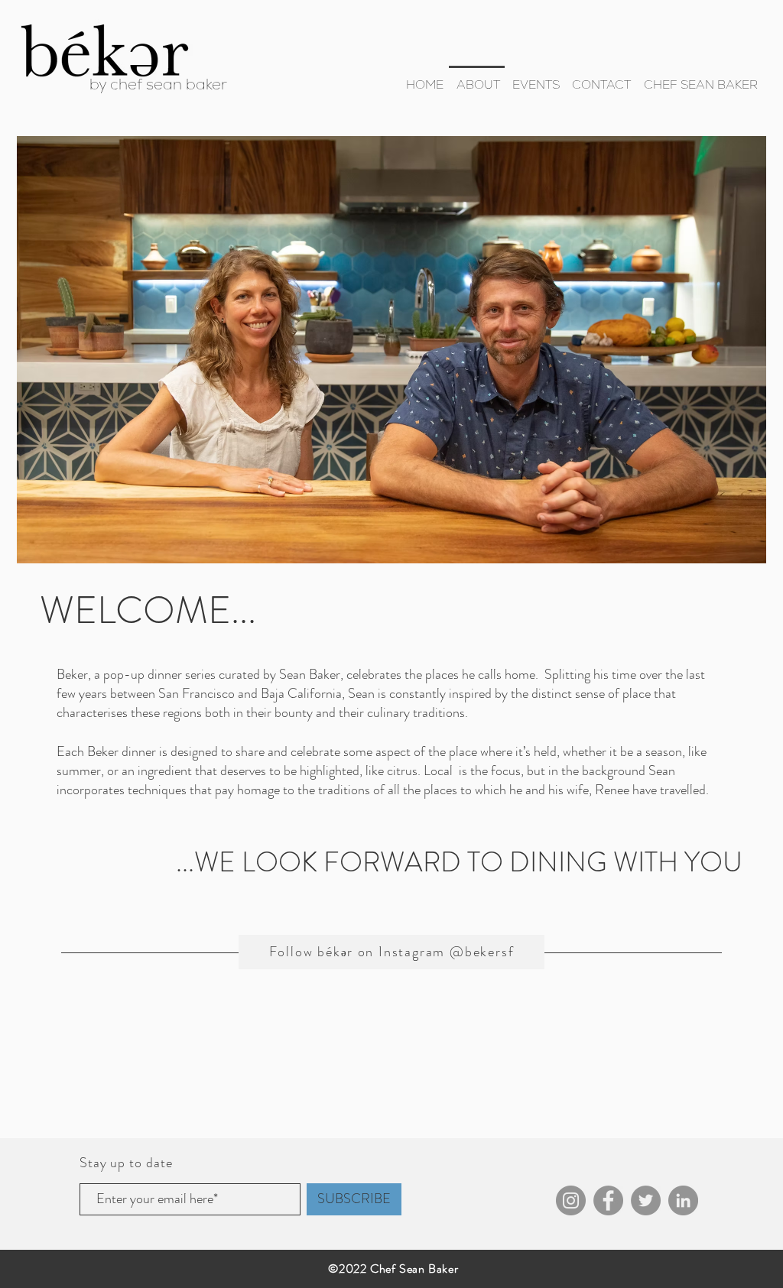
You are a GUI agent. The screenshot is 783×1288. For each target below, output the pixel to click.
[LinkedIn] (683, 1200)
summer (79, 770)
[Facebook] (608, 1200)
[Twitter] (646, 1200)
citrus (402, 770)
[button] (478, 85)
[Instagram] (571, 1200)
